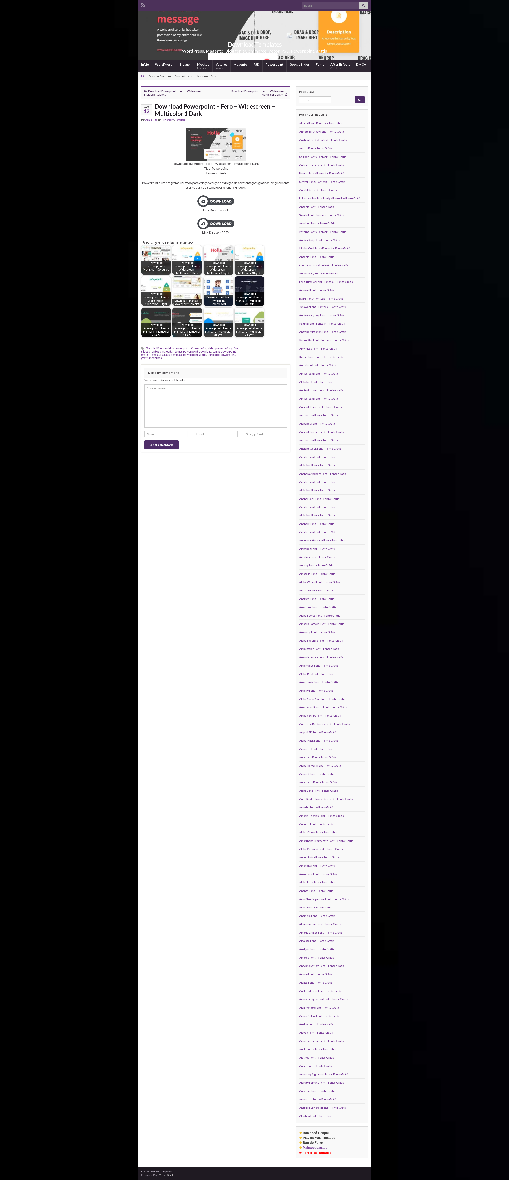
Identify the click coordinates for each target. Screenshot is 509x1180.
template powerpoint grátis (188, 354)
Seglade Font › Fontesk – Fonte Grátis (322, 156)
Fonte (320, 64)
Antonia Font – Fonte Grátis (316, 206)
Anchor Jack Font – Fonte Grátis (319, 498)
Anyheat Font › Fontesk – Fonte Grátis (323, 140)
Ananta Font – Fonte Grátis (316, 890)
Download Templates (254, 44)
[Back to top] (500, 1171)
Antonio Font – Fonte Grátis (316, 256)
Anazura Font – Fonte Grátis (316, 598)
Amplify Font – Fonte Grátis (316, 690)
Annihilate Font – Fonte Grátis (318, 190)
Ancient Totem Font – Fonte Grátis (321, 390)
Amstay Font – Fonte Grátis (316, 590)
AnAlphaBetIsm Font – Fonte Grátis (321, 965)
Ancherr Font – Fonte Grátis (316, 523)
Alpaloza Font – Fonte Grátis (316, 940)
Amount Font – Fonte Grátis (316, 774)
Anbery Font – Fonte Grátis (316, 565)
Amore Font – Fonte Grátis (315, 974)
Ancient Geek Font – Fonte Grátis (320, 448)
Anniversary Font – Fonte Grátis (319, 273)
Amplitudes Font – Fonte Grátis (318, 665)
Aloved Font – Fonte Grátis (316, 1032)
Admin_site (151, 119)
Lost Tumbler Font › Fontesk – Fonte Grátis (326, 281)
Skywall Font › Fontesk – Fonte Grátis (322, 181)
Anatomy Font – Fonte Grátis (317, 632)
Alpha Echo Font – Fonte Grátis (318, 790)
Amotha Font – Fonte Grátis (316, 807)
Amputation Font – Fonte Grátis (319, 648)
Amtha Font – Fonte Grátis (315, 148)
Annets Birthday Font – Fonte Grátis (322, 131)
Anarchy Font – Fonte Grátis (316, 824)
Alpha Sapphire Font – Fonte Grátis (321, 640)
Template (180, 119)
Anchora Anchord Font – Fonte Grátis (322, 473)
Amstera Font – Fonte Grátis (317, 557)
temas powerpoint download (193, 351)
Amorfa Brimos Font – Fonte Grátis (320, 932)
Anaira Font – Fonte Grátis (315, 1066)
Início (145, 64)
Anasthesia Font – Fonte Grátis (318, 682)
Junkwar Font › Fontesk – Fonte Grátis (323, 306)
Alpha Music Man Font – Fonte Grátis (322, 699)
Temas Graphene (168, 1175)
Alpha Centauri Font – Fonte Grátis (321, 849)
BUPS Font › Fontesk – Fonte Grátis (321, 298)
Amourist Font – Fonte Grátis (317, 749)
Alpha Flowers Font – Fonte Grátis (320, 765)
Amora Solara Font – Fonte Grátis (319, 1016)
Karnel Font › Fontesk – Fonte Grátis (321, 357)
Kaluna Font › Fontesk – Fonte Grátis (322, 323)
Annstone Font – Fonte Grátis (318, 365)
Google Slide (154, 348)
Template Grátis (160, 354)
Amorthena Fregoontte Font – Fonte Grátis (326, 840)
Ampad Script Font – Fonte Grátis (320, 715)
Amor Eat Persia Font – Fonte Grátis (321, 1041)
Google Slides (299, 64)
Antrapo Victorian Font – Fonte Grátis (322, 331)
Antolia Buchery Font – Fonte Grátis (321, 165)
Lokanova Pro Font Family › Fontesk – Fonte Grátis (330, 198)
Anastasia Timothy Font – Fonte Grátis (323, 707)
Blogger (185, 64)
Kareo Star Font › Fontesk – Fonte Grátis (324, 340)
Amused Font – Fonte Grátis (316, 290)
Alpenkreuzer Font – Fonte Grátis (320, 924)
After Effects (340, 65)
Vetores (221, 65)
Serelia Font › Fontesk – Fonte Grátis (322, 215)
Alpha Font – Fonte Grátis (315, 907)
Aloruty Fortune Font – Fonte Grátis (321, 1082)
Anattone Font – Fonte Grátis (317, 607)
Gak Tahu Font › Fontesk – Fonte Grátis (323, 265)
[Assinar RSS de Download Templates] (143, 4)
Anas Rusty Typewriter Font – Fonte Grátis (326, 799)
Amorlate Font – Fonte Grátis (317, 865)
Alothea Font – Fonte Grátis (316, 1057)
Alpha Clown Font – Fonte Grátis (319, 832)
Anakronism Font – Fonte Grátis (319, 1049)
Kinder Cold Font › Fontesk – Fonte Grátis (325, 248)
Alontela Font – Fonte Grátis (317, 1116)
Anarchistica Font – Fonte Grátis (319, 857)
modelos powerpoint (176, 348)
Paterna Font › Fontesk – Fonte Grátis (322, 231)
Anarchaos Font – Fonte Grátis (318, 874)
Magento (240, 64)
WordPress (163, 64)
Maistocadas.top (313, 1147)
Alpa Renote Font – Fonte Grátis (319, 1007)
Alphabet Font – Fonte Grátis (317, 382)
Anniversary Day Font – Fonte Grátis (321, 315)
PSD (256, 64)
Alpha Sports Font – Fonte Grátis (319, 615)
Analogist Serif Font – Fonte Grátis (320, 991)
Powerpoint (274, 64)
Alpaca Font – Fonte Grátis (315, 982)
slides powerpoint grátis (223, 348)
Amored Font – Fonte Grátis (316, 957)
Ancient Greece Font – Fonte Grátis (321, 432)
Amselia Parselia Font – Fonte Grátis (321, 623)
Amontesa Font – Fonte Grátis (318, 1099)
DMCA (361, 64)
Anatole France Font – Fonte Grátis (321, 657)
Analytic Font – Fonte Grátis (316, 949)
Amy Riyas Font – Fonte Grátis (318, 348)
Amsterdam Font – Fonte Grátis (319, 373)
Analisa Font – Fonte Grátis (316, 1024)
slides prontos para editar (157, 351)
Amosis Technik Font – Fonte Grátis (321, 815)
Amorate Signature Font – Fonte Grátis (323, 999)
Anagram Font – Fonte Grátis (317, 1091)
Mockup (203, 65)
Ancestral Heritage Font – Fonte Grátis (323, 540)
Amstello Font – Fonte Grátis (317, 573)
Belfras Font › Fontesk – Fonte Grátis (322, 173)
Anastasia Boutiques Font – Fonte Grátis (324, 724)
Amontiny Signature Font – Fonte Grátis (324, 1074)
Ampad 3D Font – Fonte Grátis (318, 732)
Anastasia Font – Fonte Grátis (317, 757)
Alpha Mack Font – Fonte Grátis (318, 740)
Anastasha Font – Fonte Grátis (318, 782)
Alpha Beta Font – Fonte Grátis (318, 882)
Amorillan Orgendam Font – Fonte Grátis (324, 899)
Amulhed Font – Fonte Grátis (317, 223)
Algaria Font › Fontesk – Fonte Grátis (322, 123)
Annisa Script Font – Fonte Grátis (320, 240)
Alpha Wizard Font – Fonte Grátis (319, 582)
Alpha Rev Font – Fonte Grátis (318, 674)
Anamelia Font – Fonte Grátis (317, 915)
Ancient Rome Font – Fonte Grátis (320, 407)
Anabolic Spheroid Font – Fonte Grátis (323, 1107)
